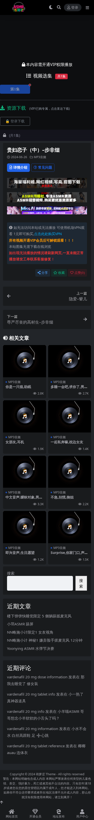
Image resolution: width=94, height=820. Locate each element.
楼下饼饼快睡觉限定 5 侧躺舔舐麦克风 (39, 615)
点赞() (79, 273)
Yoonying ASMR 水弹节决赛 (30, 648)
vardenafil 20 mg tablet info (31, 694)
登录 (74, 7)
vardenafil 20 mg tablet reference (36, 745)
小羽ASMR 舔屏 (20, 623)
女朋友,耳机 (15, 441)
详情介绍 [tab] (20, 167)
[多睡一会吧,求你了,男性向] (69, 361)
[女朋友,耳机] (24, 416)
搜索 (11, 573)
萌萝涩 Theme (46, 774)
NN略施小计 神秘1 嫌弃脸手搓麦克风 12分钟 (44, 640)
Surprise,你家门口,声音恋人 (69, 554)
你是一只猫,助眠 (18, 386)
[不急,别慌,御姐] (69, 472)
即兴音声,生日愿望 (20, 552)
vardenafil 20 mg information (32, 728)
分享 (44, 273)
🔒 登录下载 (15, 121)
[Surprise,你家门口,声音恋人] (69, 527)
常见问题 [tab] (45, 167)
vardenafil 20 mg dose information (37, 676)
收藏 (61, 273)
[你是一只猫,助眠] (24, 361)
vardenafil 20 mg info (25, 711)
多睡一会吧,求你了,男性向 (69, 388)
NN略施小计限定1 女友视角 (30, 632)
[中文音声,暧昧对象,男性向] (24, 472)
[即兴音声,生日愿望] (24, 527)
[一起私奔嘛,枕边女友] (69, 416)
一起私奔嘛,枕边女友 (67, 441)
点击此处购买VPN (48, 233)
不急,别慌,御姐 (62, 497)
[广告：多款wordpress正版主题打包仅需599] (47, 184)
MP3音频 (40, 157)
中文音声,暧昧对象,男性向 (24, 499)
